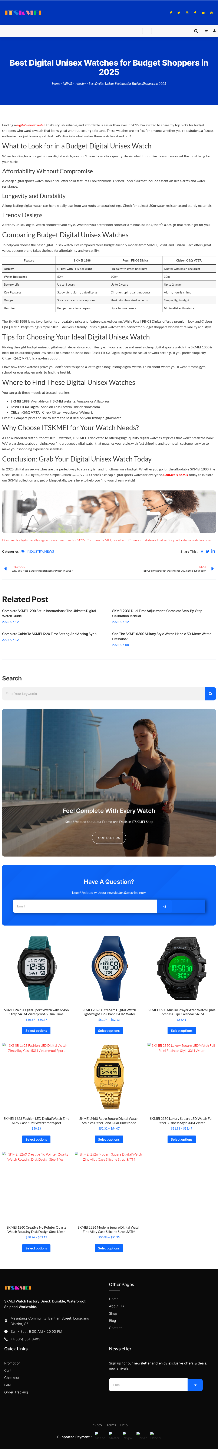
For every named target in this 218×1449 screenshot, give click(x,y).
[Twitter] (179, 13)
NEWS (67, 83)
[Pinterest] (211, 13)
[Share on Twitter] (207, 551)
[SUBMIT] (164, 906)
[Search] (210, 693)
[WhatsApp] (195, 13)
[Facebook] (170, 13)
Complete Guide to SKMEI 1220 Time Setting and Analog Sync (49, 634)
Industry (80, 83)
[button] (196, 30)
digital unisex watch (30, 125)
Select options (36, 1030)
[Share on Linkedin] (213, 551)
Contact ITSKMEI (175, 475)
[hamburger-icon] (147, 31)
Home (56, 83)
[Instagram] (187, 13)
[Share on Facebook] (202, 551)
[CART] (206, 31)
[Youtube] (203, 13)
